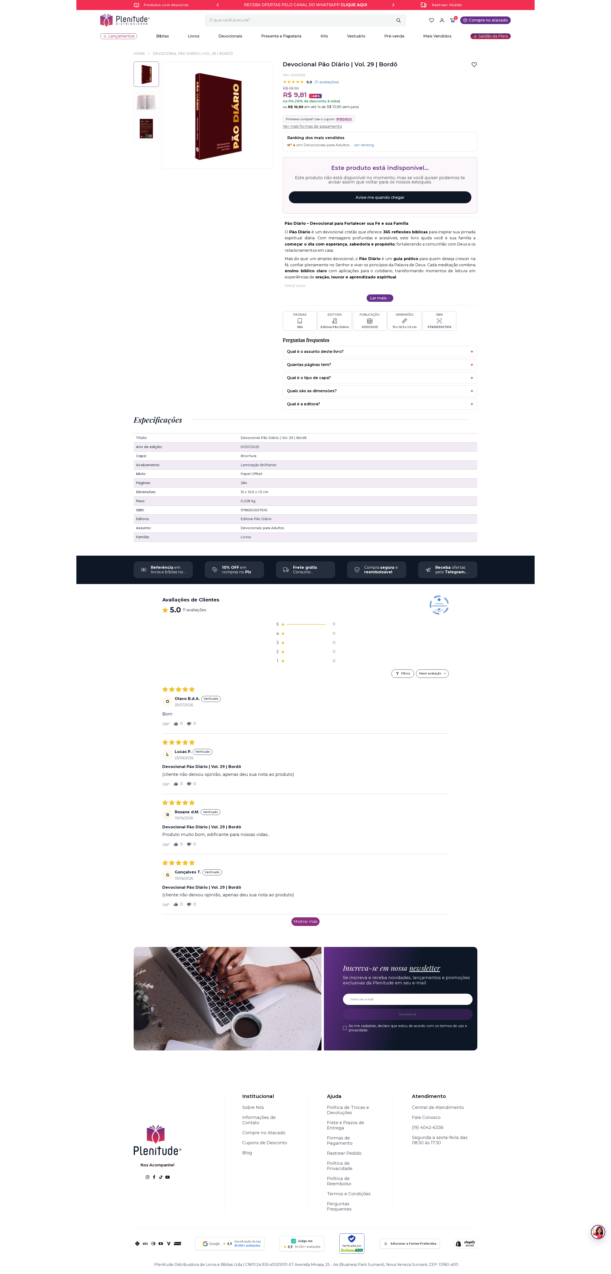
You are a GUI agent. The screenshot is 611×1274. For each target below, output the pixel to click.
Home (139, 54)
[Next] (393, 5)
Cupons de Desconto (264, 1142)
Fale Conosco (426, 1117)
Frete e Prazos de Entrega (345, 1125)
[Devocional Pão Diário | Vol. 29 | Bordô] (146, 101)
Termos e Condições (349, 1193)
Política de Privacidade (340, 1166)
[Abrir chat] (598, 1232)
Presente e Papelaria (281, 36)
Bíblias (162, 36)
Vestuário (356, 36)
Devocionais (230, 36)
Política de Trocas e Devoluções (348, 1110)
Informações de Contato (259, 1120)
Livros (194, 36)
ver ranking (364, 145)
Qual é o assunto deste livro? (315, 351)
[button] (162, 36)
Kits (324, 36)
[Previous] (218, 5)
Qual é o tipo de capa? (309, 378)
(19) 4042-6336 (427, 1127)
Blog (247, 1152)
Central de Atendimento (438, 1107)
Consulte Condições (305, 572)
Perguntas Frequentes (339, 1206)
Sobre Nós (253, 1107)
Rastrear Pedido (447, 5)
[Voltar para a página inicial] (125, 20)
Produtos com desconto (166, 5)
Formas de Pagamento (340, 1140)
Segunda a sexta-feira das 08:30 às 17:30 (440, 1140)
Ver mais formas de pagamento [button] (312, 126)
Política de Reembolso (339, 1181)
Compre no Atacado (263, 1132)
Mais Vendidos (437, 36)
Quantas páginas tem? (309, 364)
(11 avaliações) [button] (326, 82)
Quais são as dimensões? (312, 391)
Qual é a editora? (303, 404)
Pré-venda (394, 36)
